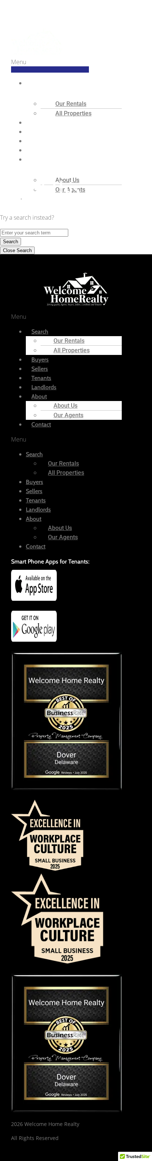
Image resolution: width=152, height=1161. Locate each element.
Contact (41, 424)
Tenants (36, 500)
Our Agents (68, 415)
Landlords (38, 509)
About (41, 159)
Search (41, 83)
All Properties (73, 113)
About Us (65, 405)
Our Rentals (70, 103)
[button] (50, 65)
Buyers (34, 481)
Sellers (34, 491)
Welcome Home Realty (30, 10)
